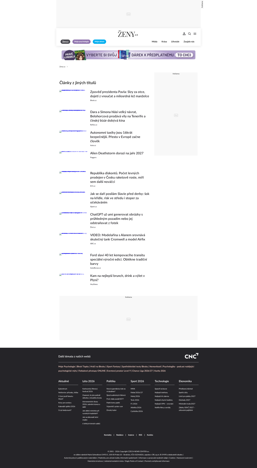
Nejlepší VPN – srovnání (164, 404)
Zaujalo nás (189, 42)
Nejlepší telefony (161, 393)
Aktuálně (63, 381)
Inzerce (131, 435)
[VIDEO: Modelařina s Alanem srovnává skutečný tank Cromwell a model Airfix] (73, 241)
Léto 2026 (88, 381)
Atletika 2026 (136, 408)
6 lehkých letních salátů (91, 424)
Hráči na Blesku (97, 367)
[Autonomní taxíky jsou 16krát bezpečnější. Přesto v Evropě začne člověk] (73, 139)
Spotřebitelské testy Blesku (135, 367)
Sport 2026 (137, 381)
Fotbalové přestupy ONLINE (92, 371)
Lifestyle (175, 42)
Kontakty (108, 435)
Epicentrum (62, 389)
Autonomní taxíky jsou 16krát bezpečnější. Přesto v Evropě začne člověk (115, 137)
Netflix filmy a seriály (163, 408)
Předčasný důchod (186, 389)
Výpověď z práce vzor (115, 406)
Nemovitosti (155, 367)
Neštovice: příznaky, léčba (68, 393)
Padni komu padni (113, 403)
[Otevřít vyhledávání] (189, 33)
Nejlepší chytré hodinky (164, 400)
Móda (154, 42)
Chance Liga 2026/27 (142, 371)
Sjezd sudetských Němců (116, 395)
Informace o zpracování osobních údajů (153, 458)
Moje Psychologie (66, 367)
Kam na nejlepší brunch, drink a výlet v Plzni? (117, 278)
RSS (140, 435)
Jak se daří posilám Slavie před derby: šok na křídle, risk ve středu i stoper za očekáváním (119, 198)
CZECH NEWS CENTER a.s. (138, 451)
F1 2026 (134, 404)
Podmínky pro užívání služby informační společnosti (117, 458)
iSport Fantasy (113, 367)
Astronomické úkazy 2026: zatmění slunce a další (91, 404)
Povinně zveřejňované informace (157, 461)
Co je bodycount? (64, 410)
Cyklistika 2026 (137, 411)
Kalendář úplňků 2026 (66, 406)
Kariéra (150, 435)
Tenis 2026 (135, 400)
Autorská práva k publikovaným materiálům (80, 458)
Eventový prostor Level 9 (119, 371)
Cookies (172, 458)
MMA (133, 389)
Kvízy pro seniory (64, 403)
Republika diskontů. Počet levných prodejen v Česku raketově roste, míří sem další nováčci (117, 178)
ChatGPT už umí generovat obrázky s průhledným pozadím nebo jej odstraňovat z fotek (116, 219)
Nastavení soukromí (184, 458)
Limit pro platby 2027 (187, 396)
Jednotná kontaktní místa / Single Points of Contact (123, 461)
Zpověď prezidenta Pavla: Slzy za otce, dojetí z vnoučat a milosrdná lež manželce (119, 94)
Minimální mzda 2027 (187, 404)
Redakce (119, 435)
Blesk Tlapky (83, 367)
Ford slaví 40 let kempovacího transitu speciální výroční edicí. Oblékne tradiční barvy (118, 259)
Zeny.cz (62, 67)
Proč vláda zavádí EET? (115, 399)
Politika (111, 381)
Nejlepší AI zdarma (162, 396)
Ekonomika (185, 381)
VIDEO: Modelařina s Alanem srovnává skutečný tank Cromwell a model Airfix (117, 237)
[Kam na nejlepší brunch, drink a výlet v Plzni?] (73, 282)
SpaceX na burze (161, 389)
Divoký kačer (112, 410)
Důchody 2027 (184, 400)
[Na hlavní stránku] (128, 33)
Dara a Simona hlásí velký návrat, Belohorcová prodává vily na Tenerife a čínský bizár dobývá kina (117, 116)
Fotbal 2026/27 (137, 393)
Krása (164, 42)
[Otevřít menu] (195, 33)
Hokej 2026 (135, 396)
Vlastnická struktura (95, 461)
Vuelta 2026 (160, 371)
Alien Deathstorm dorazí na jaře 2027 (116, 153)
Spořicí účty (183, 393)
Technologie (162, 381)
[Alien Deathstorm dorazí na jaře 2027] (73, 159)
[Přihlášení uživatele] (184, 33)
